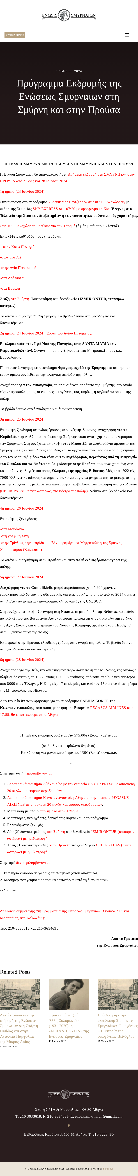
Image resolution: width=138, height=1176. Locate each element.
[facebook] (69, 1125)
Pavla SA (108, 1168)
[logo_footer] (69, 1091)
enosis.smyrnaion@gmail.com (98, 1116)
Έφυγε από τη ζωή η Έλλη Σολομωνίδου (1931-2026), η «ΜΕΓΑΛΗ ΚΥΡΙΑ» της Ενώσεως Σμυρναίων (69, 1026)
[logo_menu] (69, 11)
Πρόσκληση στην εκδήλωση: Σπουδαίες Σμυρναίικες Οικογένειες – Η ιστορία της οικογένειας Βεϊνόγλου (118, 1026)
